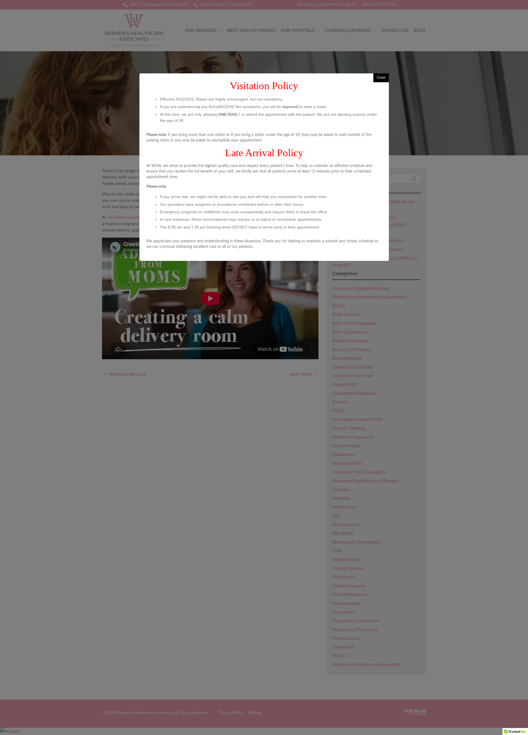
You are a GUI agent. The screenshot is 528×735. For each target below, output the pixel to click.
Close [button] (381, 77)
